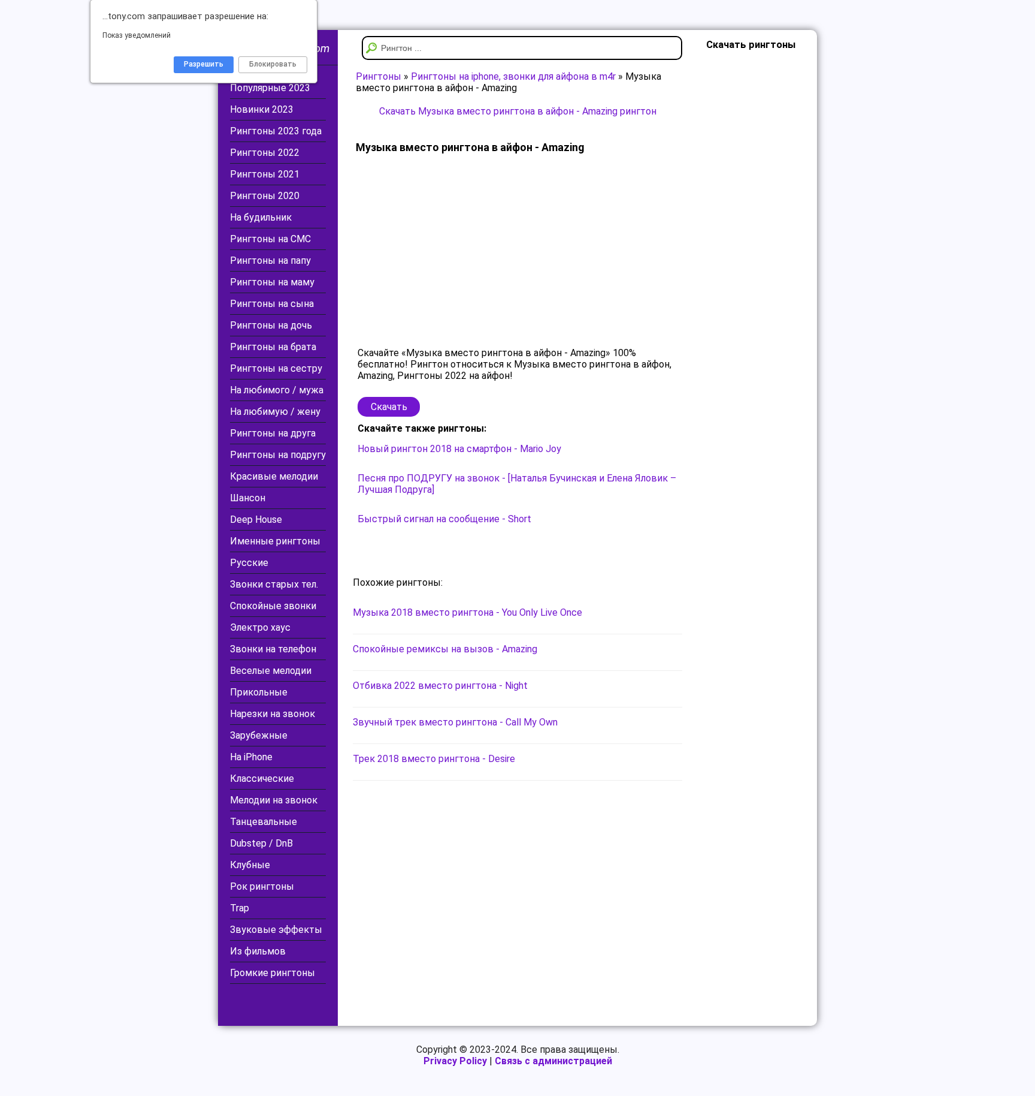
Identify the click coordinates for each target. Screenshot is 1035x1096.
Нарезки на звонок (272, 713)
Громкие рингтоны (272, 972)
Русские (249, 562)
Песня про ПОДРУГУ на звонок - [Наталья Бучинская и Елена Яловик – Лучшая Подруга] (517, 483)
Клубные (250, 865)
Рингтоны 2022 (264, 152)
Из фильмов (258, 951)
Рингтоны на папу (270, 260)
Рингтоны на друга (273, 433)
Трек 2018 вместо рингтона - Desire (434, 758)
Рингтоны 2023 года (276, 131)
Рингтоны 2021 (264, 174)
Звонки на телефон (273, 649)
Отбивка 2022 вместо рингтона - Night (440, 685)
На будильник (261, 217)
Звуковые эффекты (276, 929)
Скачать (389, 406)
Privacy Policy (455, 1061)
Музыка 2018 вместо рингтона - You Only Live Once (467, 612)
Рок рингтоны (262, 886)
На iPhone (251, 757)
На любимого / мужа (276, 390)
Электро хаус (260, 627)
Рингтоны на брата (273, 347)
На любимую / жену (275, 411)
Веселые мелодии (270, 670)
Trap (239, 908)
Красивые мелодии (274, 476)
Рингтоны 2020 (264, 195)
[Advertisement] (517, 251)
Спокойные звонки (273, 606)
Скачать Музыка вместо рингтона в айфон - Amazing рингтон (517, 111)
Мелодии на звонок (273, 800)
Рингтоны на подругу (278, 454)
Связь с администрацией (553, 1061)
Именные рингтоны (275, 541)
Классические (262, 778)
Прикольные (259, 692)
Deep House (256, 519)
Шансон (247, 498)
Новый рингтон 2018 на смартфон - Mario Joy (459, 448)
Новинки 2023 (261, 109)
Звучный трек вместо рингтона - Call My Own (455, 722)
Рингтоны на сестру (276, 368)
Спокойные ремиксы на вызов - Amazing (445, 649)
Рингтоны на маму (272, 282)
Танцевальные (263, 821)
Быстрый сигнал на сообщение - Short (444, 519)
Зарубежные (259, 735)
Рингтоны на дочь (271, 325)
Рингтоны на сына (272, 303)
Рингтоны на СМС (270, 239)
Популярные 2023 (270, 88)
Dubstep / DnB (261, 843)
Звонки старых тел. (274, 584)
